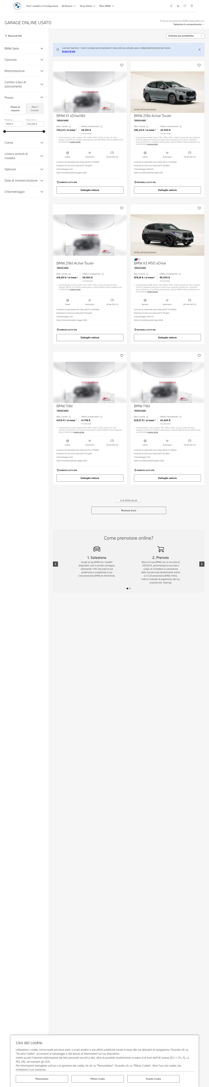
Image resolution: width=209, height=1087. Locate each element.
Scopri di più (68, 51)
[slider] (4, 131)
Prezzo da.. (9, 120)
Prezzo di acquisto (15, 108)
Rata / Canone (35, 108)
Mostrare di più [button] (128, 510)
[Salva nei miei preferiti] (121, 65)
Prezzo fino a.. (31, 120)
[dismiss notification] (199, 49)
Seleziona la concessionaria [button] (187, 24)
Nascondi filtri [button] (15, 35)
